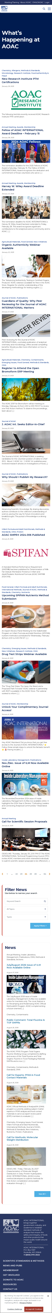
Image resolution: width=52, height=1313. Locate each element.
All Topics (10, 909)
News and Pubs (12, 1265)
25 (31, 874)
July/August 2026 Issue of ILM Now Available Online (24, 966)
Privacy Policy (26, 1303)
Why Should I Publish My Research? (25, 477)
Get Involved (11, 1275)
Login (47, 2)
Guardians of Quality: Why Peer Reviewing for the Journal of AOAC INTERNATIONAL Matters (24, 304)
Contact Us (10, 1289)
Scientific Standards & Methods (23, 1261)
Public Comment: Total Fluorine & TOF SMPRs (26, 1021)
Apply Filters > (40, 926)
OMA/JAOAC (37, 2)
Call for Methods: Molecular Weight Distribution (22, 1138)
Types (9, 917)
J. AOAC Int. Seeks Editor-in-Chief (23, 424)
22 (16, 874)
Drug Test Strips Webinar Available (24, 654)
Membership (11, 1270)
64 (45, 874)
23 (21, 874)
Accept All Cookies (34, 1309)
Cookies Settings (14, 1309)
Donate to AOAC (13, 1279)
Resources (10, 1284)
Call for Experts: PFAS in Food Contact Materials (23, 1076)
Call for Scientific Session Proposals (24, 821)
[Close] (48, 1296)
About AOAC (25, 2)
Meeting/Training (12, 2)
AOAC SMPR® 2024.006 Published (23, 534)
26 (35, 874)
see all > (42, 1194)
